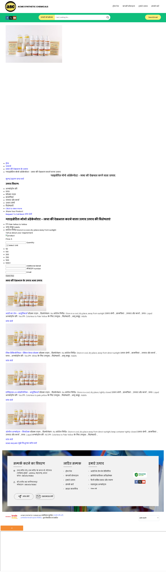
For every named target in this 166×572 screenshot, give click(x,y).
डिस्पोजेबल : (46, 313)
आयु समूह (10, 227)
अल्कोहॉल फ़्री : (14, 316)
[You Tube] (14, 19)
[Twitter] (11, 19)
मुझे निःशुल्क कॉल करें (27, 443)
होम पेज (116, 6)
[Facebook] (7, 19)
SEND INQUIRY (12, 443)
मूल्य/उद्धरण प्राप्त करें (15, 179)
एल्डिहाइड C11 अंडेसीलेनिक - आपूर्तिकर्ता (22, 392)
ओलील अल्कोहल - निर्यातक (18, 432)
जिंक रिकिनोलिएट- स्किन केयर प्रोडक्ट (22, 353)
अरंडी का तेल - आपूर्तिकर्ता (16, 313)
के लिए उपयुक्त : (55, 316)
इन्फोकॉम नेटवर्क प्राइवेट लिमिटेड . (31, 518)
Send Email (153, 17)
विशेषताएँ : (67, 316)
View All (94, 488)
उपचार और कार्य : (133, 313)
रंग (7, 224)
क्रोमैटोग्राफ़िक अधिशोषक (101, 475)
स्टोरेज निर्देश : (79, 313)
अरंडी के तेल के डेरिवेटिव (101, 471)
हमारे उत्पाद (143, 6)
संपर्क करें (155, 6)
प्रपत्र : (147, 313)
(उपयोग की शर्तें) (58, 515)
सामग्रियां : (121, 313)
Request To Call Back (15, 214)
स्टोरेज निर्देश (11, 230)
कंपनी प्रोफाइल (129, 6)
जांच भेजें (28, 214)
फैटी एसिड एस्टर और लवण (102, 480)
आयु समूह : (79, 316)
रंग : (34, 316)
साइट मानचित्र (71, 489)
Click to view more (14, 208)
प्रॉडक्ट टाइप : (34, 313)
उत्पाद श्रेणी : (110, 313)
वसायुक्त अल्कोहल (98, 484)
